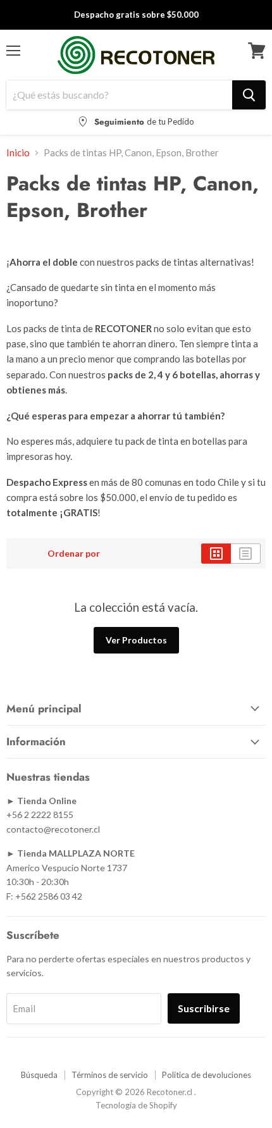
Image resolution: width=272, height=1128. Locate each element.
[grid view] (216, 553)
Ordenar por (73, 554)
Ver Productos (136, 640)
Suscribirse (204, 1008)
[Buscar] (249, 94)
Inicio (18, 152)
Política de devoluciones (206, 1075)
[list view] (246, 553)
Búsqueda (39, 1075)
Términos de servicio (109, 1075)
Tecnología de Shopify (136, 1105)
